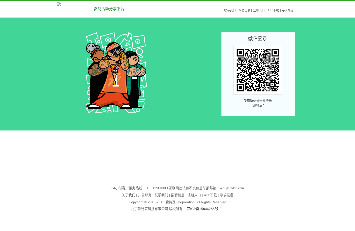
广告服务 (145, 195)
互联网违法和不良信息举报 (189, 188)
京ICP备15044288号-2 (203, 209)
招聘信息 (244, 10)
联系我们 (230, 10)
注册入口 (259, 10)
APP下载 (273, 10)
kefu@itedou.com (232, 188)
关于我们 (128, 195)
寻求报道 (287, 10)
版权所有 (177, 209)
